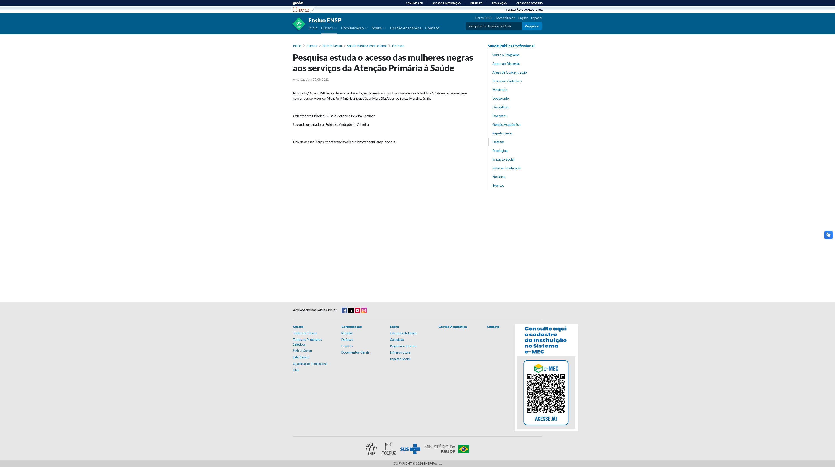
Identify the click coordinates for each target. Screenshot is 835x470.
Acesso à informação (447, 3)
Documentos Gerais (355, 352)
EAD (296, 370)
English (523, 18)
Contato (432, 28)
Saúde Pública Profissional (367, 46)
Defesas (398, 46)
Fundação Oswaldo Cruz (524, 9)
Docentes (499, 116)
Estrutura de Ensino (404, 333)
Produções (500, 150)
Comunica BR (414, 3)
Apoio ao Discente (506, 63)
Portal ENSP (483, 18)
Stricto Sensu (332, 46)
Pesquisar (532, 26)
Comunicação (351, 327)
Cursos (312, 46)
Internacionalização (506, 168)
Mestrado (499, 89)
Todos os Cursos (305, 333)
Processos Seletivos (507, 81)
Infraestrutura (400, 352)
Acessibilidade (505, 18)
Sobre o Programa (505, 55)
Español (536, 18)
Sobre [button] (377, 28)
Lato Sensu (300, 357)
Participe (476, 3)
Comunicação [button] (352, 28)
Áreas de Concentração (509, 72)
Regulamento (502, 133)
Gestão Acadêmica (406, 28)
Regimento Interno (403, 346)
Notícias (498, 177)
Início (312, 28)
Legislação (499, 3)
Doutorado (500, 98)
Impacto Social (503, 159)
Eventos (498, 185)
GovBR (297, 3)
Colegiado (397, 339)
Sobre (394, 327)
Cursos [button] (327, 28)
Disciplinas (500, 107)
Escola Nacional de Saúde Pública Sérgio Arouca (301, 9)
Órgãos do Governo (529, 3)
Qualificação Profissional (310, 364)
